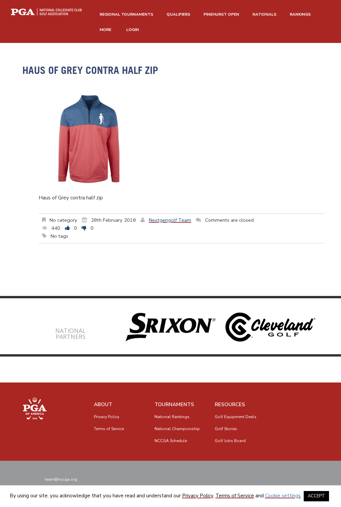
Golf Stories (226, 428)
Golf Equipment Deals (235, 416)
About (103, 404)
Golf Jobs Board (230, 440)
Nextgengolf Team (170, 220)
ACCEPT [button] (316, 496)
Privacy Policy (106, 416)
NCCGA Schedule (171, 440)
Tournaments (174, 404)
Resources (230, 404)
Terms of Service (109, 428)
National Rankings (172, 416)
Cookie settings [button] (283, 495)
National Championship (177, 428)
